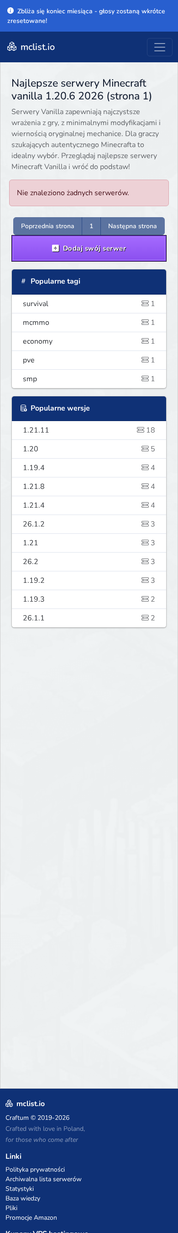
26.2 (89, 562)
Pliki (11, 1208)
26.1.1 (89, 618)
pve (89, 360)
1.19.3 (89, 599)
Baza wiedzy (22, 1198)
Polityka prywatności (35, 1169)
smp (89, 379)
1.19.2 (89, 580)
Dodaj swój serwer (93, 248)
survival (89, 304)
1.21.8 (89, 487)
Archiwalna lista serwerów (43, 1179)
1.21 (89, 543)
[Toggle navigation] (160, 47)
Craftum (17, 1117)
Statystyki (19, 1188)
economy (89, 341)
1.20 (89, 449)
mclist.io (36, 47)
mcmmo (89, 323)
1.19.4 (89, 468)
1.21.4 (89, 505)
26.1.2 (89, 524)
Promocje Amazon (31, 1217)
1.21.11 (89, 430)
